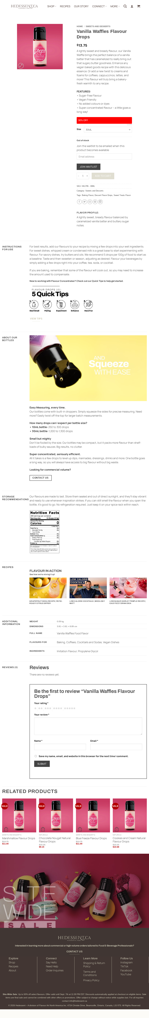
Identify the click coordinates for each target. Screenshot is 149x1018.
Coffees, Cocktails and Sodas (84, 642)
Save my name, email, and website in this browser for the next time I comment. (83, 756)
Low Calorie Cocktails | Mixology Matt (87, 602)
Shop (12, 962)
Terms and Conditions (90, 973)
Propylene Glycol (88, 651)
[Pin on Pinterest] (95, 201)
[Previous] (30, 592)
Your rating (41, 703)
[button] (138, 6)
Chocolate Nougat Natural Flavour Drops (55, 839)
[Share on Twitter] (84, 201)
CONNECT (98, 6)
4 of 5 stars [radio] (57, 708)
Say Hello (51, 962)
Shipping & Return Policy (94, 964)
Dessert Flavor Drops (103, 195)
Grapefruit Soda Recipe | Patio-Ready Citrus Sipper (45, 602)
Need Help (52, 966)
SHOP (50, 6)
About (12, 970)
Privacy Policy (91, 980)
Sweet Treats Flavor (122, 195)
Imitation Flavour (67, 651)
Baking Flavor (87, 195)
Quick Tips (97, 281)
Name (38, 740)
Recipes (13, 966)
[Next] (146, 592)
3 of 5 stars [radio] (47, 708)
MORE (114, 6)
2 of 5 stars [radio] (40, 708)
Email (94, 740)
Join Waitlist (88, 166)
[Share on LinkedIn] (100, 201)
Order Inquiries (54, 970)
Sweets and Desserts (98, 26)
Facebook (126, 970)
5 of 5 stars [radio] (69, 708)
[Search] (125, 6)
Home (80, 26)
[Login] (132, 6)
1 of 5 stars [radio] (35, 708)
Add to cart (103, 175)
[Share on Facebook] (79, 201)
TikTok (124, 966)
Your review (41, 714)
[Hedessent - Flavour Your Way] (24, 6)
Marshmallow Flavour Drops (18, 838)
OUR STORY (81, 6)
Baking (61, 642)
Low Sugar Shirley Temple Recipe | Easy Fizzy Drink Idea (128, 602)
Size (79, 129)
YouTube (125, 974)
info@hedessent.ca (78, 1001)
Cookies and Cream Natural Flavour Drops (129, 839)
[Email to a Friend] (89, 201)
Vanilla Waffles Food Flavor (72, 633)
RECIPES (65, 6)
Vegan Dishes (111, 642)
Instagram (126, 962)
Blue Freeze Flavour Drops (91, 838)
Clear (129, 125)
